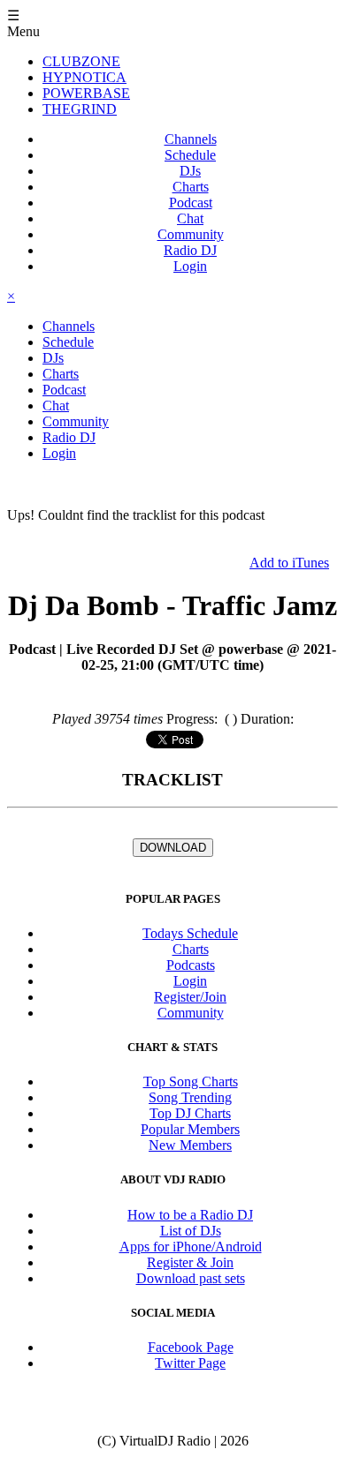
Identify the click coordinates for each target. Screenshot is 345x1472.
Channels (191, 138)
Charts (190, 186)
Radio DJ (190, 250)
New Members (190, 1145)
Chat (190, 218)
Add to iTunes (289, 562)
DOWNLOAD (173, 847)
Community (190, 234)
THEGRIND (79, 108)
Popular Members (190, 1129)
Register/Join (190, 996)
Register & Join (190, 1262)
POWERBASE (86, 93)
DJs (190, 170)
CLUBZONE (81, 61)
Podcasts (190, 965)
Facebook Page (191, 1347)
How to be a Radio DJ (190, 1214)
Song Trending (190, 1097)
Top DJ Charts (190, 1113)
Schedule (190, 154)
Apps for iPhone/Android (190, 1246)
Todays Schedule (190, 933)
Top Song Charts (190, 1081)
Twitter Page (190, 1363)
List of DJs (190, 1230)
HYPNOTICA (84, 77)
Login (190, 266)
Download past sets (190, 1278)
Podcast (190, 202)
